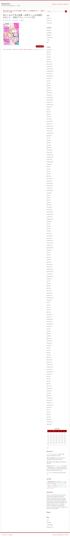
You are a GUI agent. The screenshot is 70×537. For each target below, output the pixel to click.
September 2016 (50, 324)
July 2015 (48, 347)
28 (59, 442)
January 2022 (49, 180)
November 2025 (50, 71)
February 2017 (49, 314)
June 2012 (49, 412)
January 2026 (49, 66)
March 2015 (49, 357)
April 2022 (49, 173)
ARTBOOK (49, 30)
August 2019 (49, 250)
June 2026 (49, 54)
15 (61, 437)
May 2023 (48, 142)
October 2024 (49, 102)
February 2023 (49, 149)
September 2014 (50, 371)
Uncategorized (49, 37)
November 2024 (50, 99)
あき (55, 483)
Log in (48, 520)
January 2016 (49, 343)
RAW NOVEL (49, 35)
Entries (49, 522)
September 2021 (50, 190)
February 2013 (49, 397)
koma (61, 481)
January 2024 (49, 123)
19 (53, 440)
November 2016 (50, 319)
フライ (60, 485)
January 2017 (49, 316)
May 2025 (48, 85)
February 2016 (49, 340)
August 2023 (49, 135)
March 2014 (49, 386)
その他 (48, 39)
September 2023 (50, 133)
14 (59, 437)
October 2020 (49, 216)
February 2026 (49, 64)
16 (64, 437)
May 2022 (48, 171)
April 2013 (49, 393)
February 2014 (49, 388)
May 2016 (48, 333)
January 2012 (49, 424)
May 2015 (48, 352)
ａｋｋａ (48, 488)
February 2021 (49, 207)
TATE (49, 483)
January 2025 (49, 95)
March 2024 (49, 118)
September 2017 (50, 297)
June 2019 (49, 254)
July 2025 (48, 80)
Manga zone (54, 4)
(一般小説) (50, 482)
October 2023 (49, 130)
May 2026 (48, 56)
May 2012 (48, 414)
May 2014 (48, 381)
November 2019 (50, 242)
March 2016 (49, 338)
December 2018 (50, 269)
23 (64, 440)
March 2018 (49, 290)
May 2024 (48, 114)
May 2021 (48, 200)
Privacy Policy (49, 23)
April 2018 (49, 288)
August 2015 (49, 345)
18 (50, 440)
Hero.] (56, 481)
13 (56, 437)
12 (53, 437)
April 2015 (49, 355)
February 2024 (49, 121)
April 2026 (49, 59)
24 (48, 442)
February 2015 (49, 359)
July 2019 (48, 252)
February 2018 (49, 293)
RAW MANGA (9, 49)
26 (53, 442)
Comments (50, 524)
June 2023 (49, 140)
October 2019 (49, 245)
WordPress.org (50, 527)
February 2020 (49, 235)
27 (56, 442)
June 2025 (49, 83)
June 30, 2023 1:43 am (7, 20)
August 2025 (49, 78)
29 (61, 442)
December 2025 (50, 68)
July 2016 (48, 328)
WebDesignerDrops (60, 534)
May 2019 (48, 257)
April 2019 (49, 259)
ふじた (60, 483)
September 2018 (50, 276)
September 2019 (50, 247)
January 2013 (49, 400)
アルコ (63, 483)
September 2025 (50, 76)
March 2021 (49, 204)
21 (59, 440)
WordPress (66, 534)
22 (61, 440)
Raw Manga (10, 534)
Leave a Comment (15, 20)
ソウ (53, 485)
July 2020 (48, 223)
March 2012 (49, 419)
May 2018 (48, 285)
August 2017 (49, 300)
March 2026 (49, 61)
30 (64, 442)
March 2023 (49, 147)
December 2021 (50, 183)
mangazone (22, 20)
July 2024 (48, 109)
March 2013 (49, 395)
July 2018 (48, 281)
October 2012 (49, 402)
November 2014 (50, 366)
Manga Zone (6, 4)
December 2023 (50, 126)
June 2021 (49, 197)
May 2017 (48, 307)
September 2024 (50, 104)
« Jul (47, 447)
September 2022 (50, 161)
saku (65, 482)
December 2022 (50, 154)
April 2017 (49, 309)
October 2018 (49, 273)
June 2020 (49, 226)
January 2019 (49, 266)
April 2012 (49, 417)
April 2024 (49, 116)
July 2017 (48, 302)
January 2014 (49, 390)
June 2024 (49, 111)
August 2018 (49, 278)
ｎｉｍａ (51, 488)
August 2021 (49, 192)
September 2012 (50, 405)
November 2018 (50, 271)
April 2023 (49, 145)
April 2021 (49, 202)
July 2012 (48, 409)
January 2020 (49, 238)
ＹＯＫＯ (65, 486)
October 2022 (49, 159)
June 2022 (49, 169)
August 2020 (49, 221)
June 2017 (49, 304)
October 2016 (49, 321)
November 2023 (50, 128)
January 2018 (49, 295)
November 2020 (50, 214)
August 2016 (49, 326)
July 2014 (48, 376)
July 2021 (48, 195)
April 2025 (49, 87)
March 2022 (49, 176)
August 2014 (49, 374)
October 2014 (49, 369)
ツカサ (58, 485)
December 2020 (50, 211)
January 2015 (49, 362)
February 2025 (49, 92)
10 (48, 437)
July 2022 (48, 166)
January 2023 (49, 152)
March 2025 (49, 90)
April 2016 (49, 335)
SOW (47, 483)
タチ (55, 485)
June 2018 (49, 283)
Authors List (60, 4)
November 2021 (50, 185)
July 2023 (48, 138)
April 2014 (49, 383)
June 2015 (49, 350)
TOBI (51, 483)
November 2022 (50, 157)
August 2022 (49, 164)
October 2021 (49, 188)
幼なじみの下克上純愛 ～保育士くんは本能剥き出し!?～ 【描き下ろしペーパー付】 (29, 49)
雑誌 (47, 42)
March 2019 (49, 262)
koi (58, 482)
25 (50, 442)
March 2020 (49, 233)
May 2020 (48, 228)
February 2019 (49, 264)
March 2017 (49, 312)
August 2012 (49, 407)
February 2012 (49, 421)
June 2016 (49, 331)
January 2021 (49, 209)
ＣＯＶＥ (58, 486)
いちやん (57, 483)
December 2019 (50, 240)
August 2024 (49, 107)
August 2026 (49, 49)
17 (48, 440)
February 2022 (49, 178)
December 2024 (50, 97)
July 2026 (48, 52)
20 (56, 440)
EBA (54, 482)
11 (50, 437)
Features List (66, 4)
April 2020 (49, 231)
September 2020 (50, 219)
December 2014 (50, 364)
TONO (53, 483)
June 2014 (49, 378)
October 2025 (49, 73)
